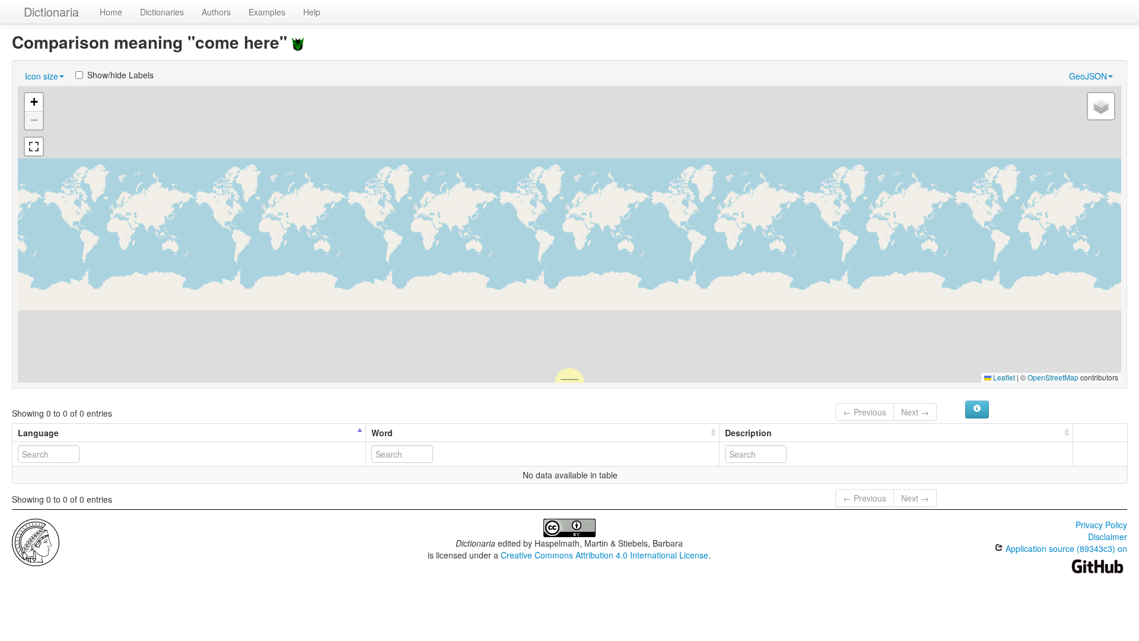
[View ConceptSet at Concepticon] (298, 42)
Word (382, 433)
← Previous (864, 412)
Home (111, 12)
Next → (915, 412)
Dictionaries (162, 12)
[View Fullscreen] (34, 147)
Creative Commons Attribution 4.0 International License (604, 555)
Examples (267, 12)
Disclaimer (1107, 536)
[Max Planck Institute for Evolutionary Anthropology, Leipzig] (35, 541)
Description (748, 433)
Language (38, 433)
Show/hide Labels (120, 75)
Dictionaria (51, 11)
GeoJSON (1088, 76)
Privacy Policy (1101, 525)
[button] (34, 102)
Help (311, 12)
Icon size (41, 76)
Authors (216, 12)
